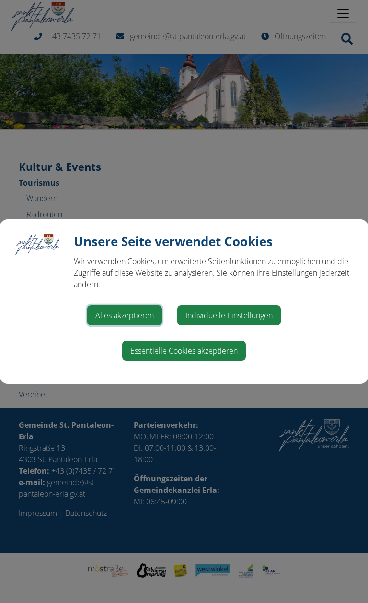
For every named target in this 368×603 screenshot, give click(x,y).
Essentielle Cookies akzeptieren (184, 351)
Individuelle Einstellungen (229, 315)
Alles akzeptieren (124, 315)
